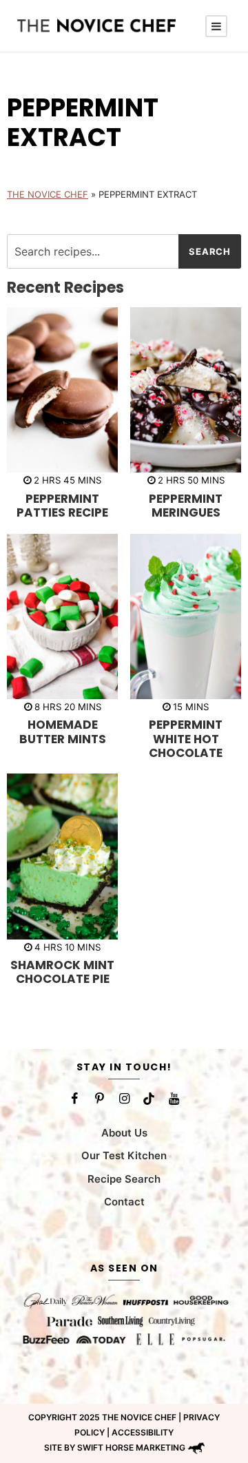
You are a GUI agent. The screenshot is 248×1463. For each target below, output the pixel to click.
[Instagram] (124, 1098)
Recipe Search (124, 1178)
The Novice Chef (47, 194)
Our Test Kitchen (124, 1155)
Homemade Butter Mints (62, 731)
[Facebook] (74, 1098)
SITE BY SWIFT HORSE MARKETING (114, 1447)
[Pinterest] (99, 1098)
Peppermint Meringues (186, 505)
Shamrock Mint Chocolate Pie (62, 972)
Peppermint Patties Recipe (62, 505)
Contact (124, 1201)
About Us (124, 1132)
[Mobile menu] (216, 26)
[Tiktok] (148, 1098)
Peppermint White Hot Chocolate (186, 738)
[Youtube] (173, 1098)
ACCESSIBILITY (143, 1431)
